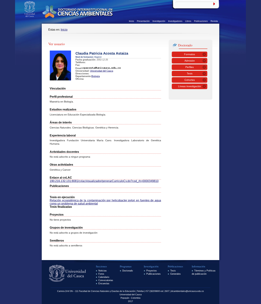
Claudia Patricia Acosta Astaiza (101, 53)
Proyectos (151, 270)
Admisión (189, 60)
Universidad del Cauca (101, 71)
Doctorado (127, 270)
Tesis (189, 73)
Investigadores (175, 21)
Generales (175, 274)
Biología (95, 76)
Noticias (102, 270)
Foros (101, 274)
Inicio (131, 21)
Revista (214, 21)
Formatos (189, 54)
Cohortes (189, 79)
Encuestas (103, 283)
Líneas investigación (189, 86)
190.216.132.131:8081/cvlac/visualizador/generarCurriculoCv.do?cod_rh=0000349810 (104, 181)
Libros (188, 21)
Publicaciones (201, 21)
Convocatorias (105, 280)
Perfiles (189, 67)
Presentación (143, 21)
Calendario (103, 277)
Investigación (159, 21)
